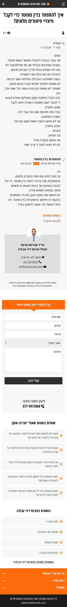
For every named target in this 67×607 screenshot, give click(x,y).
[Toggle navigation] (63, 4)
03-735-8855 (30, 262)
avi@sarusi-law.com (31, 266)
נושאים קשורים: (51, 215)
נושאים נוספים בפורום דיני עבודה (33, 562)
